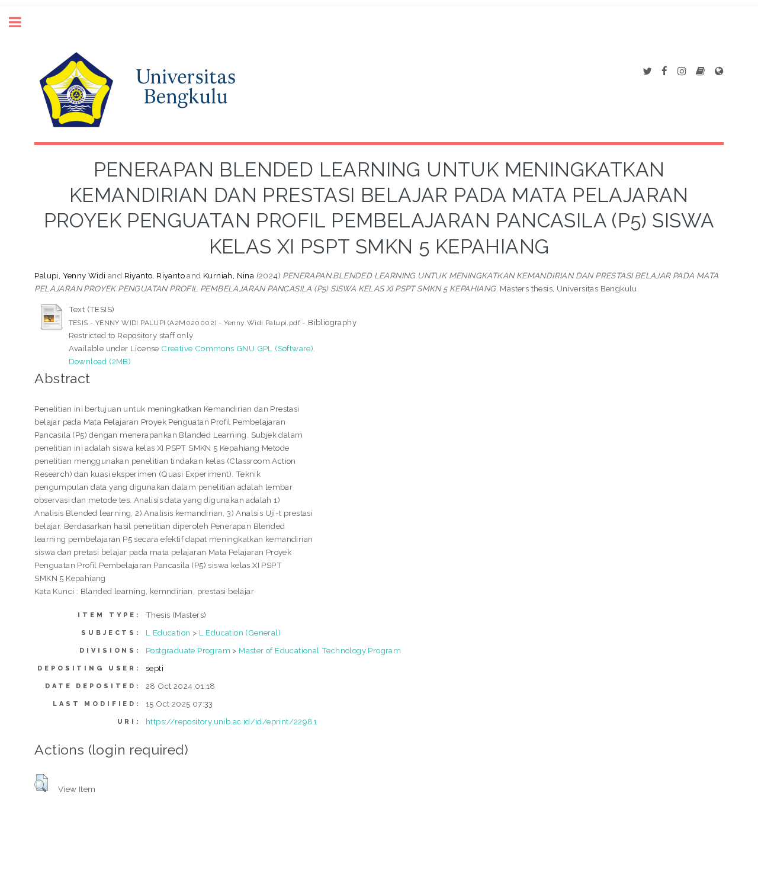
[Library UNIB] (719, 71)
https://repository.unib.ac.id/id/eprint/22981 (231, 721)
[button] (41, 783)
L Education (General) (240, 632)
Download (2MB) (100, 361)
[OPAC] (700, 71)
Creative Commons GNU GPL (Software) (237, 348)
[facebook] (664, 71)
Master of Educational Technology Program (320, 650)
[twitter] (647, 71)
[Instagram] (681, 71)
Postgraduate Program (188, 650)
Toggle (21, 22)
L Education (168, 632)
